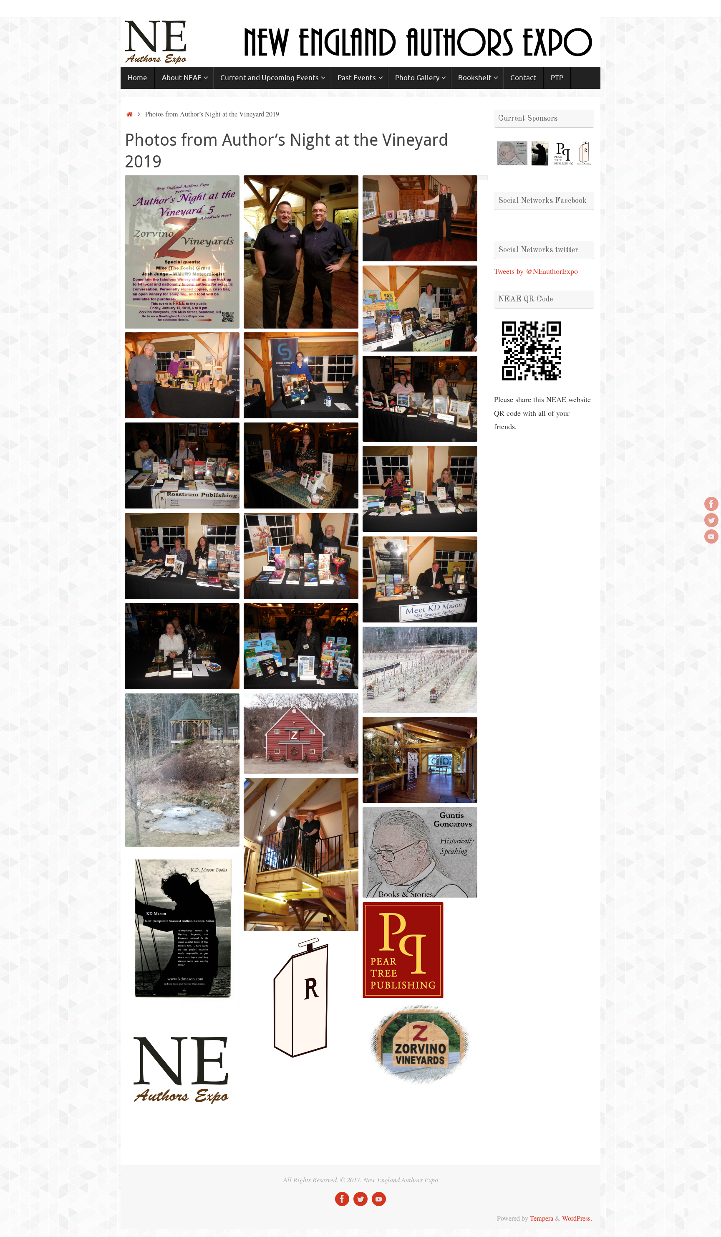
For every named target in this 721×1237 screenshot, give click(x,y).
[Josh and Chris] (301, 252)
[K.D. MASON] (420, 579)
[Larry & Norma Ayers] (182, 375)
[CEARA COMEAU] (301, 375)
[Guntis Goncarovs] (420, 218)
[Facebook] (711, 504)
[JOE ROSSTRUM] (182, 465)
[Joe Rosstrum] (182, 465)
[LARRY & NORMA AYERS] (182, 375)
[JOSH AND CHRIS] (301, 252)
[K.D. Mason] (420, 579)
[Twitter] (711, 520)
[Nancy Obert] (420, 309)
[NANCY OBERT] (420, 309)
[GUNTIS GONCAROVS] (420, 218)
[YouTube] (711, 536)
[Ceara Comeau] (301, 375)
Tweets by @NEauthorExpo (536, 271)
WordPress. (577, 1218)
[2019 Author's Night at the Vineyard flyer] (182, 252)
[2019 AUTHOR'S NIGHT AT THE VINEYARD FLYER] (182, 252)
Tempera (541, 1218)
